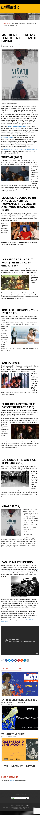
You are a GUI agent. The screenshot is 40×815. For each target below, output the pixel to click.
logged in (11, 780)
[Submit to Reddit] (21, 660)
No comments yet (8, 46)
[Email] (28, 660)
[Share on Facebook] (6, 660)
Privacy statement (25, 805)
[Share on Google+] (12, 660)
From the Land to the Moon (18, 766)
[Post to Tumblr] (15, 660)
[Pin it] (18, 660)
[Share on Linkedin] (24, 660)
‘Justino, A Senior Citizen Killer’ (17, 126)
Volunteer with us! (13, 734)
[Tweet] (9, 660)
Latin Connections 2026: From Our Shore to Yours (19, 701)
